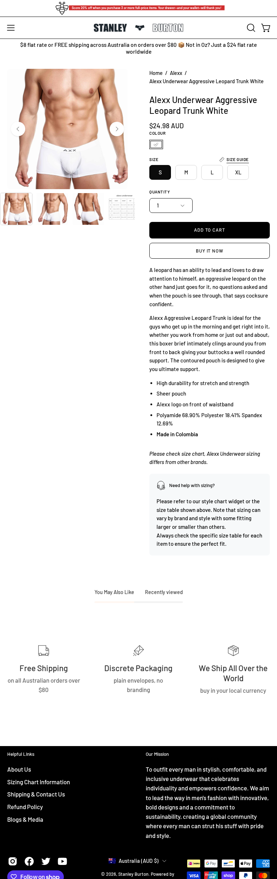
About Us (19, 769)
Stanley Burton (133, 874)
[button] (250, 28)
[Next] (117, 129)
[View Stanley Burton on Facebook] (29, 861)
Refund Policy (25, 806)
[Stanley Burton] (138, 27)
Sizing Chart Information (38, 781)
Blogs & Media (25, 818)
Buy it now (210, 251)
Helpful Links (20, 754)
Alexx (176, 73)
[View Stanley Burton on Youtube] (62, 861)
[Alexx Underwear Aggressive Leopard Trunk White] (16, 209)
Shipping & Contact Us (36, 794)
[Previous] (18, 129)
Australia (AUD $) (139, 860)
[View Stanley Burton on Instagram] (12, 861)
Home (156, 73)
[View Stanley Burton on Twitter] (45, 861)
